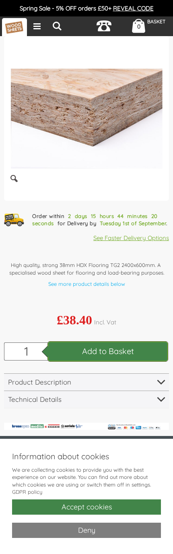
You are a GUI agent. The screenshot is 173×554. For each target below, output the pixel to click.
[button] (14, 185)
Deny (86, 530)
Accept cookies (87, 506)
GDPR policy (27, 492)
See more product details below (86, 284)
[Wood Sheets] (14, 27)
